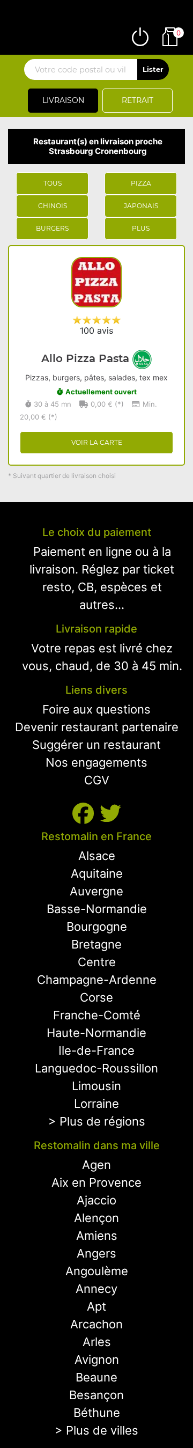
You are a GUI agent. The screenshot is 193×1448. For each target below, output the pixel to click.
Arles (97, 1342)
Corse (96, 997)
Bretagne (96, 944)
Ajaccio (96, 1200)
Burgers (52, 228)
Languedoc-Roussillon (96, 1068)
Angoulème (96, 1271)
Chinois (52, 206)
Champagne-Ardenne (97, 980)
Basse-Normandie (97, 909)
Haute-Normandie (96, 1033)
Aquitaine (97, 873)
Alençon (96, 1218)
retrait (137, 100)
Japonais (141, 206)
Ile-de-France (96, 1050)
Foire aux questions (96, 709)
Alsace (96, 856)
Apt (96, 1306)
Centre (97, 962)
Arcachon (96, 1324)
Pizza (141, 183)
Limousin (96, 1086)
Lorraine (96, 1104)
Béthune (96, 1413)
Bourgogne (96, 927)
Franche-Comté (96, 1015)
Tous (52, 183)
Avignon (97, 1359)
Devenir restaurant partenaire (97, 727)
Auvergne (96, 891)
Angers (96, 1253)
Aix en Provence (96, 1182)
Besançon (96, 1395)
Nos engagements (96, 762)
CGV (96, 780)
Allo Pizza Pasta (86, 358)
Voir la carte (96, 442)
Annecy (96, 1289)
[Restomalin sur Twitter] (110, 813)
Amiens (96, 1236)
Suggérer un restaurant (96, 745)
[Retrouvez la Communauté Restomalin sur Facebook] (86, 813)
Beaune (96, 1377)
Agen (96, 1165)
